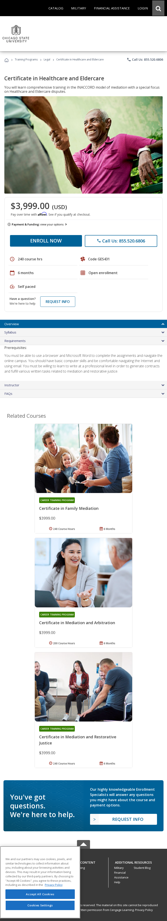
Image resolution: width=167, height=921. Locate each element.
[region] (40, 882)
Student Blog (142, 868)
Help (117, 882)
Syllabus (10, 332)
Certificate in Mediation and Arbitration (77, 622)
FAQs (8, 393)
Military (119, 868)
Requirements (15, 341)
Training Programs (26, 59)
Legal (47, 59)
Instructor (11, 385)
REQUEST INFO (58, 301)
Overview (11, 324)
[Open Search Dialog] (158, 8)
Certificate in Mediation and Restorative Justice (77, 740)
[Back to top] (83, 861)
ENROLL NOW (46, 240)
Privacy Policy (144, 910)
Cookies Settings (40, 905)
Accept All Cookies (40, 894)
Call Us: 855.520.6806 (145, 59)
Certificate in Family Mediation (69, 508)
